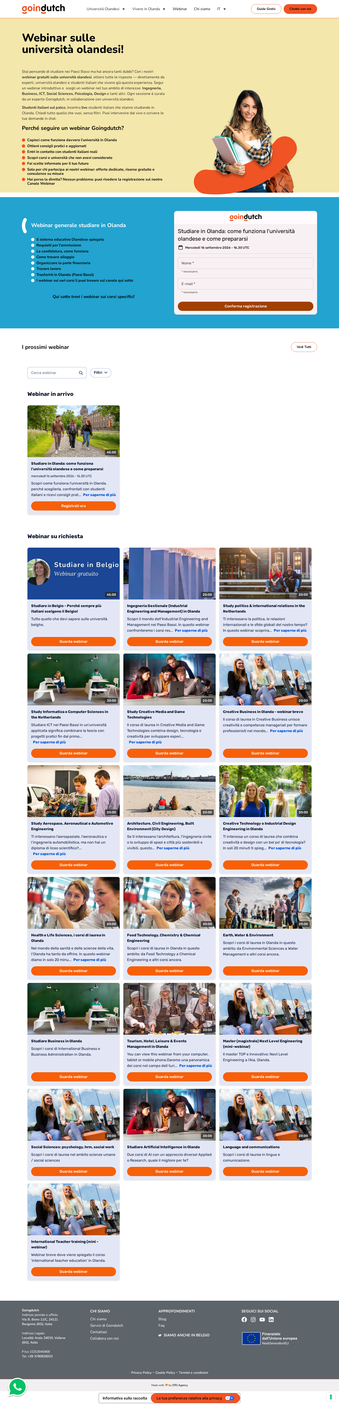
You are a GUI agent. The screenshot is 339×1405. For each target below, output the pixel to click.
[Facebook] (244, 1319)
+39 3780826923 (40, 1356)
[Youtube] (262, 1319)
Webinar (180, 9)
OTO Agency (180, 1385)
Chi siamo (202, 9)
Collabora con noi (104, 1338)
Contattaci (98, 1332)
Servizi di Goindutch (106, 1325)
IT (218, 9)
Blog (162, 1319)
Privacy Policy (141, 1372)
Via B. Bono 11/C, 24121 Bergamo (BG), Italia (40, 1321)
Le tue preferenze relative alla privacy (189, 1398)
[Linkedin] (271, 1319)
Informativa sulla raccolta (125, 1398)
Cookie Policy (165, 1372)
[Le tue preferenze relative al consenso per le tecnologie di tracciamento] (331, 1397)
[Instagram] (253, 1319)
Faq (161, 1325)
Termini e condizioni (193, 1372)
